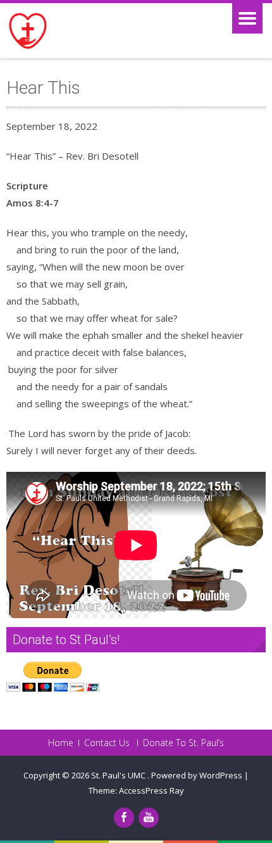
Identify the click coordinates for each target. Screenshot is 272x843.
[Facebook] (124, 818)
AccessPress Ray (151, 790)
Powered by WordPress (196, 775)
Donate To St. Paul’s (183, 743)
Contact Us (107, 743)
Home (60, 743)
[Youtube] (149, 818)
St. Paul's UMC (119, 775)
